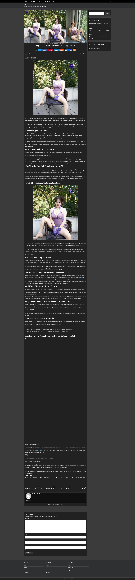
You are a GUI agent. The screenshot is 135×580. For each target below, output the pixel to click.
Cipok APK (70, 570)
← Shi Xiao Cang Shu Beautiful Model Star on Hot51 (36, 509)
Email (26, 540)
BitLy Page (26, 572)
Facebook (44, 50)
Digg (71, 50)
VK (66, 50)
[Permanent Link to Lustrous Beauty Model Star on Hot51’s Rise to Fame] (63, 482)
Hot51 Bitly (47, 1)
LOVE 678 (48, 567)
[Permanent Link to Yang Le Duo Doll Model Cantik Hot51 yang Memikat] (55, 26)
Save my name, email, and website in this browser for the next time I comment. (45, 550)
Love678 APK (49, 570)
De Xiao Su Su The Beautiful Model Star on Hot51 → (75, 509)
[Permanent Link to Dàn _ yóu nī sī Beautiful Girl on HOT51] (79, 482)
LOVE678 (48, 565)
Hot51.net (48, 572)
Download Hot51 (33, 1)
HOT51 (26, 4)
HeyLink (25, 567)
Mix (74, 50)
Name (26, 534)
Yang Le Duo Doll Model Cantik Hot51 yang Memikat (55, 46)
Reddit (62, 50)
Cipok (69, 565)
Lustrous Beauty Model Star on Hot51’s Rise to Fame (63, 489)
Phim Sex (53, 1)
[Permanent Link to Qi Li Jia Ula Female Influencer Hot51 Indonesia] (32, 482)
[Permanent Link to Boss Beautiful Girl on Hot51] (47, 482)
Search (90, 11)
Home (45, 43)
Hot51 (26, 1)
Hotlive (40, 1)
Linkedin (56, 50)
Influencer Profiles (62, 48)
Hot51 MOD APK (49, 575)
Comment (27, 518)
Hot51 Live (38, 48)
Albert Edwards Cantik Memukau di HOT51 (99, 30)
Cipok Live (70, 567)
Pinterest (51, 50)
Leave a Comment (53, 48)
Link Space (26, 570)
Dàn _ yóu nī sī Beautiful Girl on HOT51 (79, 489)
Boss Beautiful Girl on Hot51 (47, 488)
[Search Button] (110, 1)
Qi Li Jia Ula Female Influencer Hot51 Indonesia (32, 489)
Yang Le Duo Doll (59, 504)
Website (28, 500)
